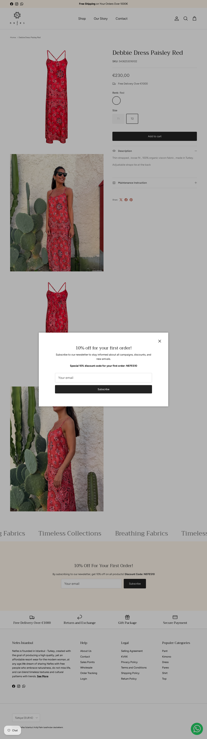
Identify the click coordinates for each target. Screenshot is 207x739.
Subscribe (103, 389)
